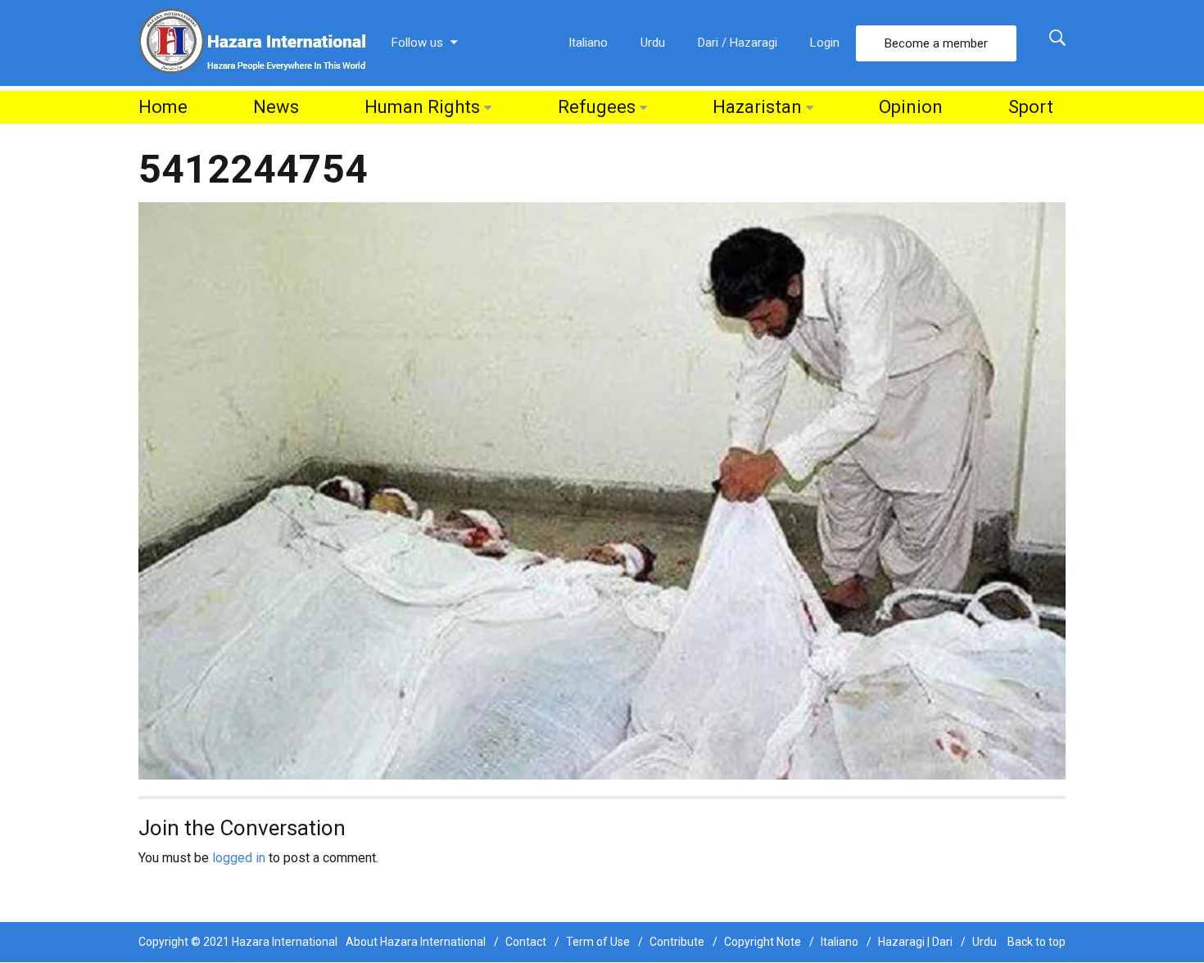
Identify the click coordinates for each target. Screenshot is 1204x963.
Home (163, 107)
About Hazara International (416, 941)
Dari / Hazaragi (737, 42)
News (276, 107)
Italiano (588, 42)
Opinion (911, 107)
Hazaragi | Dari (915, 941)
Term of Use (598, 941)
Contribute (677, 941)
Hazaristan (757, 107)
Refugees (597, 107)
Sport (1030, 107)
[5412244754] (602, 490)
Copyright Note (762, 941)
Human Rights (422, 107)
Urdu (652, 42)
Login (825, 42)
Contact (525, 941)
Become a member (936, 43)
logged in (238, 858)
